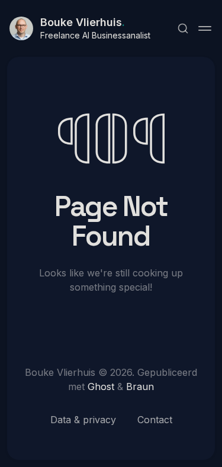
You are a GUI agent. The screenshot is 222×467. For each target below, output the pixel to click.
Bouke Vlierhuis (82, 22)
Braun (140, 386)
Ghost (101, 386)
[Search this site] (183, 28)
